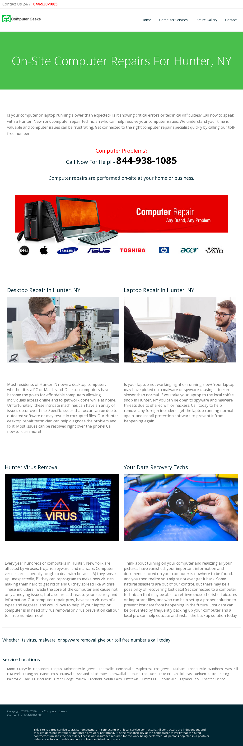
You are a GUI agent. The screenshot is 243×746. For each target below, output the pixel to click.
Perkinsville (168, 679)
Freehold (95, 679)
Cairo (212, 673)
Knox (11, 668)
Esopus (56, 668)
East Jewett (162, 668)
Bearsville (44, 679)
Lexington (30, 673)
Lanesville (106, 668)
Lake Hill (165, 673)
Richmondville (74, 668)
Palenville (14, 679)
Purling (224, 673)
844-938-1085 (45, 4)
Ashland (83, 673)
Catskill (179, 673)
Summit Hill (148, 679)
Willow (81, 679)
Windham (215, 668)
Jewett (92, 668)
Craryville (24, 668)
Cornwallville (118, 673)
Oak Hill (29, 679)
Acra (153, 673)
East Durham (196, 673)
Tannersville (197, 668)
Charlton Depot (213, 679)
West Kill (231, 668)
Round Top (139, 673)
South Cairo (113, 679)
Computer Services (173, 20)
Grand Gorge (64, 679)
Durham (179, 668)
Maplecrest (144, 668)
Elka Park (14, 673)
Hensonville (124, 668)
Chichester (99, 673)
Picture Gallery (206, 20)
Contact (231, 20)
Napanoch (41, 668)
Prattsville (67, 673)
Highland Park (189, 679)
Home (146, 20)
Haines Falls (49, 673)
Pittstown (131, 679)
